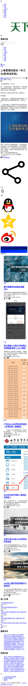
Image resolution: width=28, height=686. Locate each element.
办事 (5, 15)
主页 (3, 64)
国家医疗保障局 (8, 678)
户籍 (5, 7)
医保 (5, 5)
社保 (5, 4)
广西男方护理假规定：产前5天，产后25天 (15, 649)
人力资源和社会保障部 (10, 676)
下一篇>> (3, 252)
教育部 (5, 680)
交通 (5, 13)
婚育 (5, 10)
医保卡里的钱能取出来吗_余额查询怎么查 (13, 618)
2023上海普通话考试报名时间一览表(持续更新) (13, 247)
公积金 (5, 9)
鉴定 (5, 17)
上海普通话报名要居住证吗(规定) (10, 250)
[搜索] (14, 63)
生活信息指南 (5, 78)
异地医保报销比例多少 (8, 602)
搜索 (2, 44)
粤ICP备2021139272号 (7, 684)
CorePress (23, 683)
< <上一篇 (3, 248)
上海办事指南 (6, 157)
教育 (5, 12)
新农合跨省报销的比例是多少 (10, 607)
